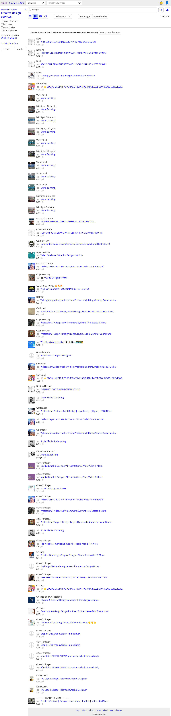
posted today (9, 27)
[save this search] (167, 9)
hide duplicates (10, 30)
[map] (45, 16)
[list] (30, 16)
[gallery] (40, 16)
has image (7, 24)
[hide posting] (42, 45)
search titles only (10, 21)
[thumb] (35, 16)
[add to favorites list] (38, 41)
